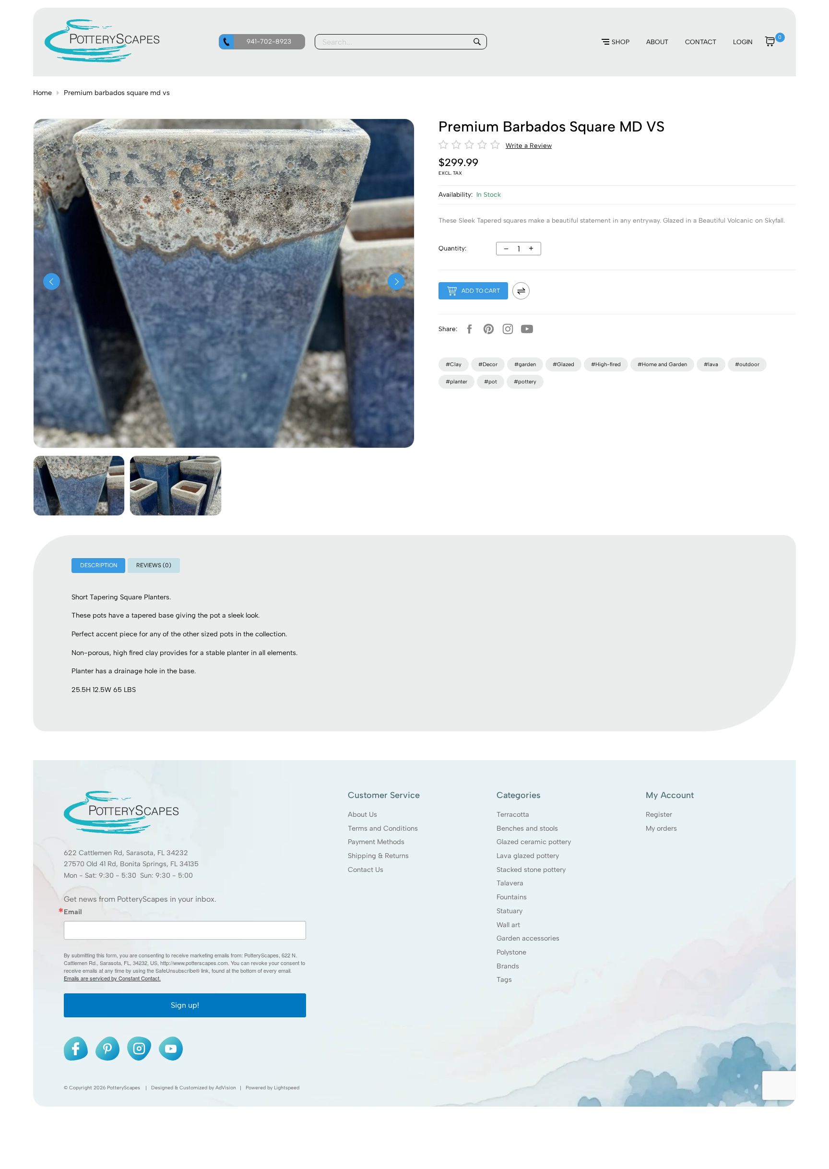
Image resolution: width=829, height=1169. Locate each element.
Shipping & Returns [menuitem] (378, 855)
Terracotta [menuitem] (513, 814)
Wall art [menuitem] (508, 924)
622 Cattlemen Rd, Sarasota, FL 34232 (126, 852)
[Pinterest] (488, 329)
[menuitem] (615, 42)
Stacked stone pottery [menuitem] (531, 869)
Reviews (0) (153, 565)
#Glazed (563, 364)
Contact (700, 42)
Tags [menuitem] (504, 979)
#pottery (525, 381)
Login (743, 42)
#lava (711, 364)
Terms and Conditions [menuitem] (383, 827)
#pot (490, 381)
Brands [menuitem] (508, 965)
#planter (456, 381)
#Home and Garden (662, 364)
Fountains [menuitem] (512, 897)
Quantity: (452, 248)
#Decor (487, 364)
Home (42, 92)
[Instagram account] (507, 329)
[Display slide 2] (175, 486)
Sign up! (185, 1005)
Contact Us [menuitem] (365, 869)
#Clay (454, 364)
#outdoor (747, 364)
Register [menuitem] (659, 814)
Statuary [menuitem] (509, 910)
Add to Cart (481, 290)
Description (98, 565)
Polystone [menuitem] (511, 951)
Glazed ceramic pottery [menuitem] (534, 841)
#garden (525, 364)
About (657, 42)
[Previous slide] (51, 281)
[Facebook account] (469, 329)
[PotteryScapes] (102, 60)
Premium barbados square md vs (117, 92)
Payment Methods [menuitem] (376, 841)
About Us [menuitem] (362, 814)
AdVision (225, 1088)
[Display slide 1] (79, 486)
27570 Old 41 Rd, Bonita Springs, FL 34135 (131, 863)
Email (73, 911)
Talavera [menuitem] (510, 883)
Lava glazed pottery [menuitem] (528, 855)
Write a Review (529, 145)
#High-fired (606, 364)
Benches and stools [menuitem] (527, 827)
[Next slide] (396, 281)
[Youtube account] (527, 329)
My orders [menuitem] (661, 827)
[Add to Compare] (521, 290)
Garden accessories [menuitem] (528, 938)
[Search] (476, 42)
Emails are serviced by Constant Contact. (112, 978)
